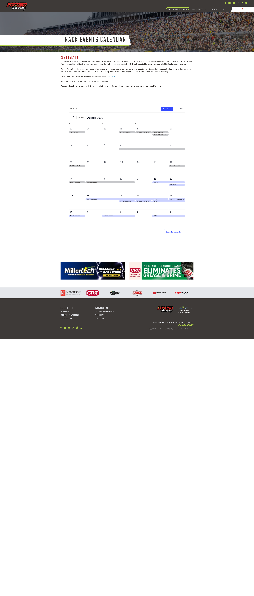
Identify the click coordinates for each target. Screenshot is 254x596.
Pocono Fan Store (102, 315)
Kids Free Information (104, 311)
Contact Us (99, 318)
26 (105, 195)
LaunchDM (190, 329)
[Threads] (246, 3)
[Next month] (74, 117)
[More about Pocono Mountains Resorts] (184, 309)
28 (138, 195)
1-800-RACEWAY (185, 325)
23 (171, 179)
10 (71, 162)
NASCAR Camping (101, 308)
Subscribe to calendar (173, 232)
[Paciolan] (170, 293)
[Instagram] (238, 3)
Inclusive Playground (70, 315)
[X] (229, 3)
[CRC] (161, 271)
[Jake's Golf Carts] (126, 293)
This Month (81, 117)
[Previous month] (70, 117)
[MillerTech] (93, 271)
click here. (111, 76)
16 (171, 162)
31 (138, 129)
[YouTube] (233, 3)
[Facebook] (225, 3)
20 (121, 179)
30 (121, 129)
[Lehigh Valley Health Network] (192, 293)
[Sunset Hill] (103, 293)
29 (154, 195)
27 (71, 129)
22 (155, 179)
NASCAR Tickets (67, 308)
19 (104, 179)
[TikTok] (242, 3)
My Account (65, 311)
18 (88, 179)
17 (71, 179)
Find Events (167, 109)
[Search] (236, 9)
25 (88, 195)
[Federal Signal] (148, 293)
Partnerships (66, 318)
